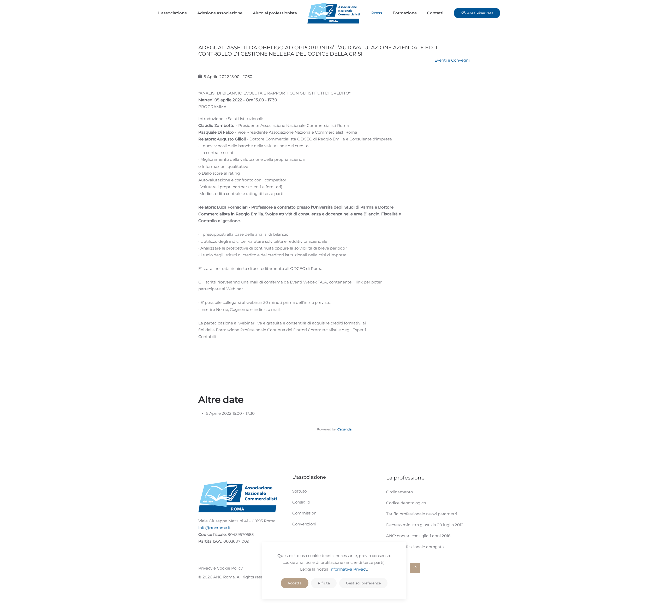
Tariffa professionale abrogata (415, 546)
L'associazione (172, 12)
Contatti (435, 12)
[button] (415, 568)
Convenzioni (304, 524)
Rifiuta (324, 583)
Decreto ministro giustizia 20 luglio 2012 (424, 524)
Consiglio (301, 502)
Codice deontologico (406, 502)
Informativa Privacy (348, 569)
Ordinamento (399, 491)
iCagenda (344, 429)
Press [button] (376, 12)
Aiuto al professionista (275, 12)
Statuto (299, 491)
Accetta (295, 583)
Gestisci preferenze (363, 583)
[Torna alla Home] (334, 13)
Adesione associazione (219, 12)
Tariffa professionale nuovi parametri (421, 513)
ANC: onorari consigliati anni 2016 (418, 535)
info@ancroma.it (214, 527)
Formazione (405, 12)
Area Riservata (480, 13)
